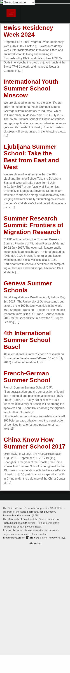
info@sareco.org (12, 537)
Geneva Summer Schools (28, 287)
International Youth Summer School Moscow (31, 88)
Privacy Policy (56, 537)
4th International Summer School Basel (27, 340)
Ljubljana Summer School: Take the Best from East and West (31, 157)
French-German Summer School (27, 376)
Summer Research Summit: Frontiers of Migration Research (33, 225)
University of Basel (18, 519)
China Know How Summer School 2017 (34, 443)
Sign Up (34, 537)
